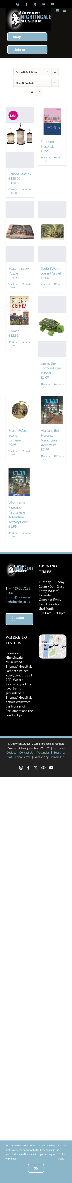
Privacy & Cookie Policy (62, 1152)
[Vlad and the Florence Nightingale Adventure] (52, 410)
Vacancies (43, 752)
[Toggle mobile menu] (64, 10)
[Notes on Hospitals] (52, 121)
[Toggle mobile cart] (57, 10)
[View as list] (39, 92)
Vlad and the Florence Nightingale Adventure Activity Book (18, 512)
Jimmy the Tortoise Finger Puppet (51, 368)
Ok (36, 1168)
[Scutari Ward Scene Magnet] (52, 232)
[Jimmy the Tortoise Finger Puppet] (52, 326)
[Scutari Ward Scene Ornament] (20, 410)
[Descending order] (55, 72)
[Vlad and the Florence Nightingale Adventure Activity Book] (20, 482)
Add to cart (46, 159)
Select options (14, 191)
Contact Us (26, 752)
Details (28, 189)
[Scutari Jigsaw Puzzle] (20, 232)
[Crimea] (20, 310)
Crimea (13, 331)
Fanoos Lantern (19, 174)
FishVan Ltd (57, 757)
